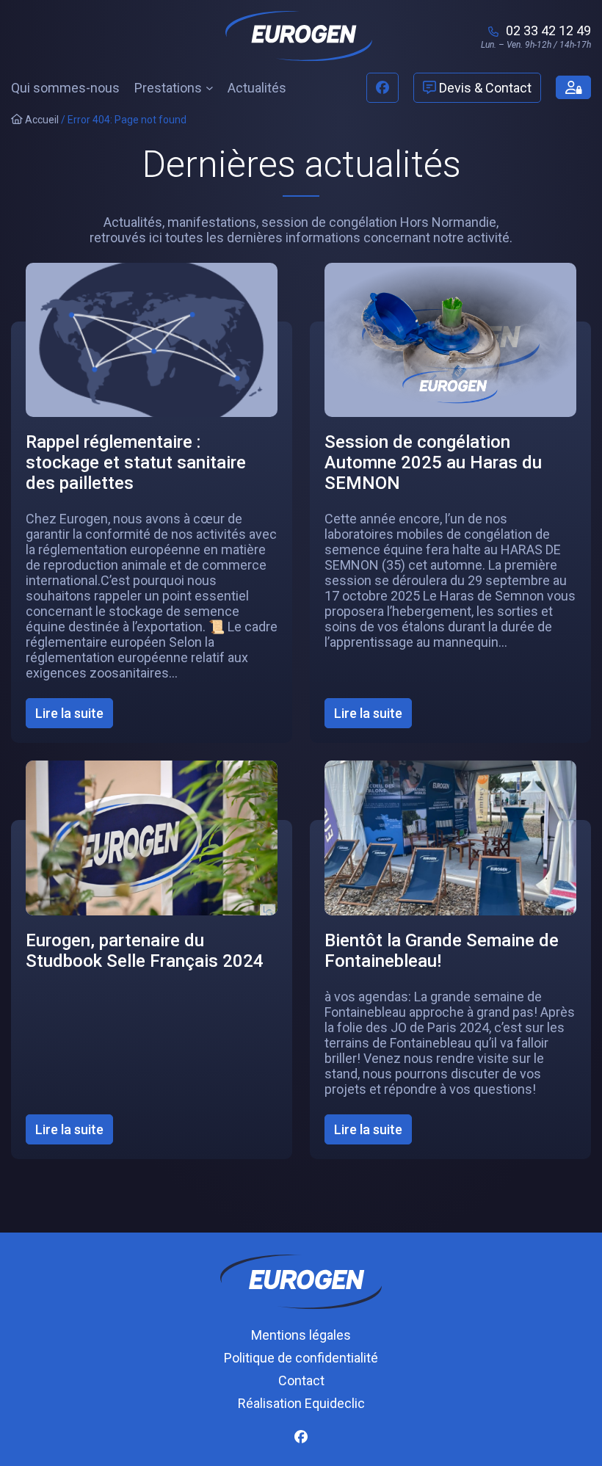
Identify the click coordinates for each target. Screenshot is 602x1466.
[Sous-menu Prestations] (210, 88)
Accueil (41, 120)
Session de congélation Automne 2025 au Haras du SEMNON (433, 462)
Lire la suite (74, 716)
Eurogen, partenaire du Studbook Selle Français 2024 (145, 950)
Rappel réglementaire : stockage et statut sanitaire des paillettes (136, 462)
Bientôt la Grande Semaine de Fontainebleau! (441, 950)
